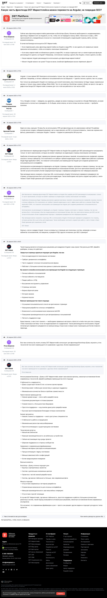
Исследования (85, 541)
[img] (80, 3)
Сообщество (67, 563)
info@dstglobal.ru (8, 562)
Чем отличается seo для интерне (15, 516)
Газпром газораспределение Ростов (9, 106)
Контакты (84, 560)
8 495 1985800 (7, 554)
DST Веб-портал (33, 549)
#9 (4, 360)
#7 (4, 241)
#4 (4, 122)
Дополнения (50, 563)
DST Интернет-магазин (36, 538)
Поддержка (47, 3)
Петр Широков (9, 37)
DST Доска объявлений (36, 552)
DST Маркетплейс (34, 541)
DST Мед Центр (33, 546)
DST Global (9, 154)
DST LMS (31, 554)
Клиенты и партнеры (87, 544)
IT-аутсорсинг (67, 536)
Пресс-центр (85, 539)
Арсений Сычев (9, 131)
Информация (85, 534)
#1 (4, 28)
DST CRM (31, 557)
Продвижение (67, 552)
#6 (4, 188)
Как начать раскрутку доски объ (91, 516)
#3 (4, 95)
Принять (60, 593)
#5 (4, 145)
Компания (57, 3)
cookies (14, 593)
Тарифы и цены (50, 539)
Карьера (83, 552)
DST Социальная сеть (35, 560)
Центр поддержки (69, 568)
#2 (4, 71)
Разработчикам (68, 571)
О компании (84, 536)
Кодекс (83, 555)
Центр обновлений (51, 565)
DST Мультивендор (34, 544)
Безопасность (50, 557)
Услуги (39, 3)
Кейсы (48, 560)
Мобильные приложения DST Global (12, 535)
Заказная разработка (70, 539)
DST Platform (50, 536)
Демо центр (49, 568)
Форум (65, 565)
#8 (4, 337)
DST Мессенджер (34, 562)
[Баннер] (53, 18)
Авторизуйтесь (6, 520)
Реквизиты (84, 557)
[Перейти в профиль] (9, 33)
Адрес (4, 541)
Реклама (66, 555)
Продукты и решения (16, 3)
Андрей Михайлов (9, 79)
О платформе (30, 3)
